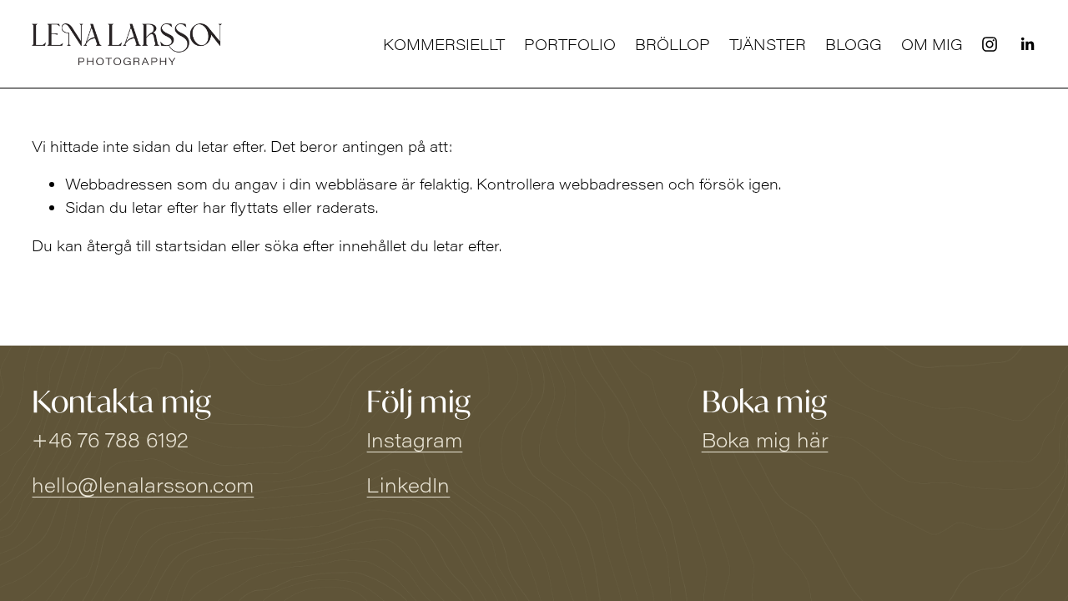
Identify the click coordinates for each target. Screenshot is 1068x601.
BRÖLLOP (672, 44)
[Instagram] (989, 44)
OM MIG (932, 44)
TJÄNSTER (767, 44)
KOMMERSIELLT (444, 44)
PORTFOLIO (570, 44)
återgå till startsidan (157, 245)
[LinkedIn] (1027, 44)
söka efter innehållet (335, 245)
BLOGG (853, 44)
